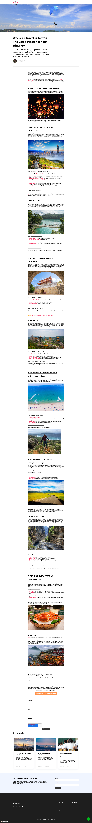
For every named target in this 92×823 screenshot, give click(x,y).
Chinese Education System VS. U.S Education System (68, 755)
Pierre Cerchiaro (22, 60)
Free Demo (61, 810)
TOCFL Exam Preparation (63, 808)
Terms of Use (74, 808)
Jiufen (29, 637)
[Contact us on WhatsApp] (88, 819)
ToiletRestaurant (45, 179)
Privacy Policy (74, 806)
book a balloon (50, 468)
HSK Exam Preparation (63, 806)
